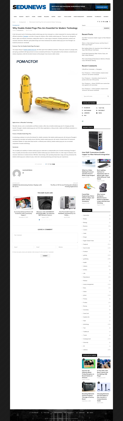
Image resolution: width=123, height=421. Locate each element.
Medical (96, 280)
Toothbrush (96, 331)
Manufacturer (96, 277)
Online (96, 291)
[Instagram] (101, 21)
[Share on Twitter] (50, 164)
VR (96, 346)
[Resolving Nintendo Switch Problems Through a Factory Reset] (88, 387)
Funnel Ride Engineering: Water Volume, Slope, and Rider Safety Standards (88, 197)
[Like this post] (47, 164)
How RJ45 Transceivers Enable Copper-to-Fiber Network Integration (96, 153)
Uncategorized (96, 339)
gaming (53, 16)
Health (96, 262)
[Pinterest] (103, 21)
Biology (96, 222)
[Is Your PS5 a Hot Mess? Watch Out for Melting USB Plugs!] (103, 363)
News (96, 288)
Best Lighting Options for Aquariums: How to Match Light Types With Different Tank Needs (96, 49)
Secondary (96, 309)
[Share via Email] (54, 164)
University (96, 342)
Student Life (96, 317)
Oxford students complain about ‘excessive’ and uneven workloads (95, 73)
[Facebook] (97, 21)
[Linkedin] (105, 21)
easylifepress (20, 30)
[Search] (109, 21)
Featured (96, 244)
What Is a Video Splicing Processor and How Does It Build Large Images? (88, 172)
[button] (15, 209)
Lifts (96, 273)
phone (33, 16)
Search (83, 25)
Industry (96, 266)
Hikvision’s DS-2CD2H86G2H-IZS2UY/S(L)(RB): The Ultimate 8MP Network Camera (45, 213)
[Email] (107, 21)
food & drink (67, 16)
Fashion (21, 16)
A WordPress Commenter (88, 69)
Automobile (96, 215)
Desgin (96, 237)
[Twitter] (99, 21)
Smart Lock (96, 313)
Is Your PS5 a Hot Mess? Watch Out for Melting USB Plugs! (102, 373)
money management (79, 16)
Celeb (59, 16)
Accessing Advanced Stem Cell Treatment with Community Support (23, 213)
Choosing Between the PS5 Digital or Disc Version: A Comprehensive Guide (103, 397)
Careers (96, 229)
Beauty (27, 16)
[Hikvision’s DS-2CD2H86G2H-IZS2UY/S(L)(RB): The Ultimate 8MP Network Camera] (45, 203)
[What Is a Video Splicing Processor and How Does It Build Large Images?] (88, 163)
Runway (40, 16)
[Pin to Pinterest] (52, 164)
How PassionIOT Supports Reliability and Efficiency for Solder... (67, 213)
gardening (89, 16)
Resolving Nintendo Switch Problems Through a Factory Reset (88, 396)
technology (98, 16)
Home (15, 16)
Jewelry (96, 269)
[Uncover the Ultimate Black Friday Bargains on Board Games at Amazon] (88, 363)
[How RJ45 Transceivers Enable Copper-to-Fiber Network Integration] (96, 140)
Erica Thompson (86, 73)
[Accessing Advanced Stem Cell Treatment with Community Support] (23, 203)
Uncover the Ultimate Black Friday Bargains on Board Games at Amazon (88, 374)
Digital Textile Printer (96, 240)
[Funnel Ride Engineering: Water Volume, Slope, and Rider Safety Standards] (88, 187)
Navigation (99, 69)
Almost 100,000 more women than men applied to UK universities (95, 84)
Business (106, 16)
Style (96, 320)
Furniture (96, 251)
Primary (96, 299)
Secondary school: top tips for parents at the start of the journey (94, 78)
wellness (46, 16)
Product (96, 302)
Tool (96, 328)
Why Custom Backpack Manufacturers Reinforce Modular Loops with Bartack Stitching (103, 198)
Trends (96, 335)
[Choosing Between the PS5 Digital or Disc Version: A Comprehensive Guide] (103, 387)
